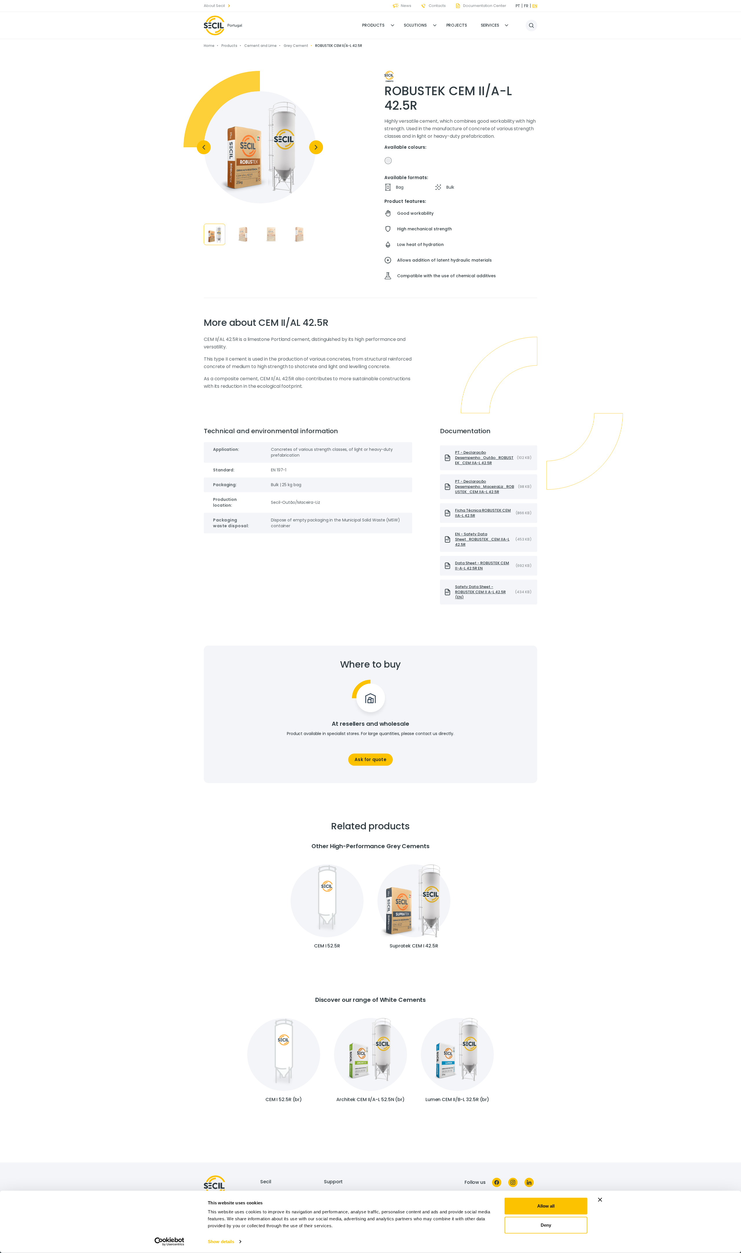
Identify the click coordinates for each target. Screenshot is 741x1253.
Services (490, 25)
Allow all (546, 1206)
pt (518, 6)
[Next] (316, 147)
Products (373, 25)
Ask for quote (370, 759)
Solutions (415, 25)
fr (526, 6)
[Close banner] (600, 1200)
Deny (546, 1224)
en (534, 6)
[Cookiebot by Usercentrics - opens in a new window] (169, 1241)
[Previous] (204, 147)
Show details (221, 1241)
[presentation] (488, 457)
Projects (456, 25)
